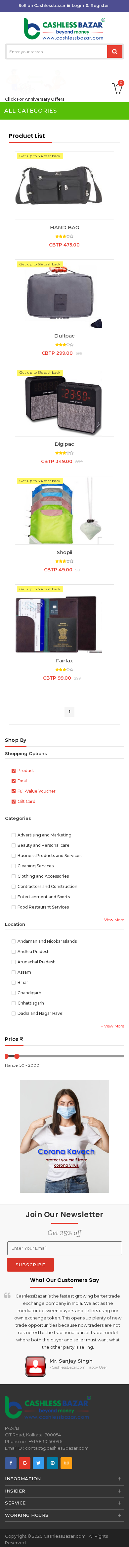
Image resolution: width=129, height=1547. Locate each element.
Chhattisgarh (31, 1003)
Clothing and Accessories (43, 876)
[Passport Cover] (64, 619)
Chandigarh (29, 993)
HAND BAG (64, 227)
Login (77, 5)
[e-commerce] (64, 28)
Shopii (64, 552)
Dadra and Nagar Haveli (41, 1014)
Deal (22, 781)
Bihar (23, 983)
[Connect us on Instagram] (66, 1463)
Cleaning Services (36, 866)
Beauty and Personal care (43, 845)
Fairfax (64, 660)
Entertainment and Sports (44, 897)
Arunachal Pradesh (37, 962)
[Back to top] (122, 1535)
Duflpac (64, 336)
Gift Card (26, 802)
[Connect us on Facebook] (11, 1463)
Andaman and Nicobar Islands (47, 941)
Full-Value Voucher (37, 791)
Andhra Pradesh (34, 952)
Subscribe (30, 1264)
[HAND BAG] (64, 185)
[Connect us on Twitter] (38, 1463)
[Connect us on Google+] (24, 1463)
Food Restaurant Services (43, 907)
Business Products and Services (49, 856)
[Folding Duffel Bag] (64, 294)
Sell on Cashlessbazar (42, 5)
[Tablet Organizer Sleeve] (64, 402)
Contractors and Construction (47, 887)
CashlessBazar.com (65, 1536)
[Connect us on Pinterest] (52, 1463)
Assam (24, 972)
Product (26, 771)
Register (99, 5)
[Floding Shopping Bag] (64, 510)
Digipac (64, 444)
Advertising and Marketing (44, 835)
